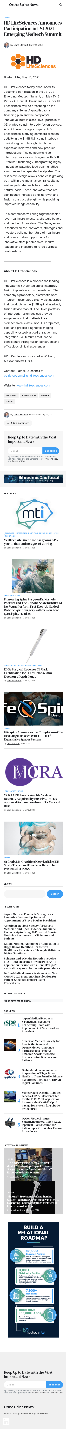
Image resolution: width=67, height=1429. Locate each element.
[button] (6, 4)
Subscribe (51, 450)
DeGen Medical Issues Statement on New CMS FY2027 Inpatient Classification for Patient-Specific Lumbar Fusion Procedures (31, 978)
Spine (7, 18)
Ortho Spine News (24, 4)
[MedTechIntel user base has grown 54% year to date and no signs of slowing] (33, 513)
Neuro (42, 533)
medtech (45, 395)
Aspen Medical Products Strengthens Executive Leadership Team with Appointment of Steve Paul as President (30, 917)
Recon (49, 533)
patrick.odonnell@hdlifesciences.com (29, 375)
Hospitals (33, 533)
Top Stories (11, 536)
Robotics (9, 595)
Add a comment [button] (20, 423)
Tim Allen (14, 1176)
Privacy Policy (51, 459)
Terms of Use (18, 461)
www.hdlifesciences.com (33, 385)
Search (8, 884)
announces (11, 395)
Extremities (21, 533)
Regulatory (30, 665)
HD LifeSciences (29, 395)
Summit (9, 402)
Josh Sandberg (17, 1210)
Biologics (9, 533)
